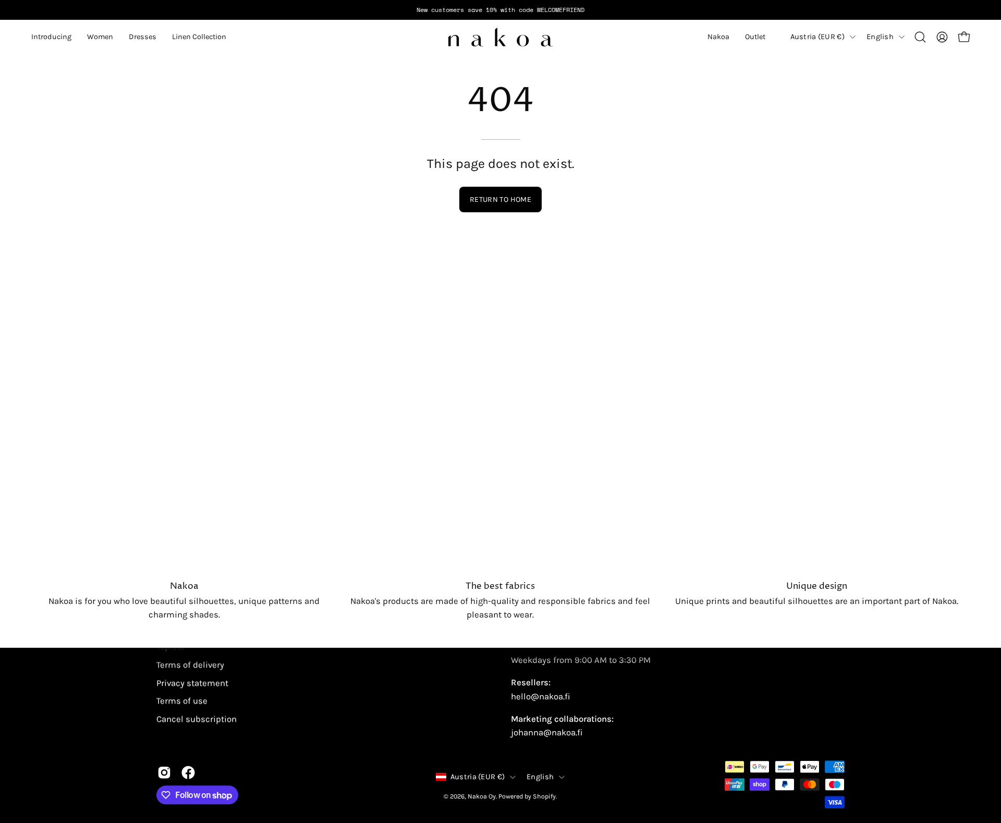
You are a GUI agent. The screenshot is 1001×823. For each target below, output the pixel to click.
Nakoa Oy (482, 796)
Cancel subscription (196, 719)
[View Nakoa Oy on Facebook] (188, 772)
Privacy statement (192, 683)
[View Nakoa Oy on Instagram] (164, 772)
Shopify (544, 796)
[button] (51, 37)
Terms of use (181, 701)
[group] (500, 10)
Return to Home (500, 199)
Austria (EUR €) (817, 36)
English (880, 36)
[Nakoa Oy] (500, 37)
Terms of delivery (190, 665)
